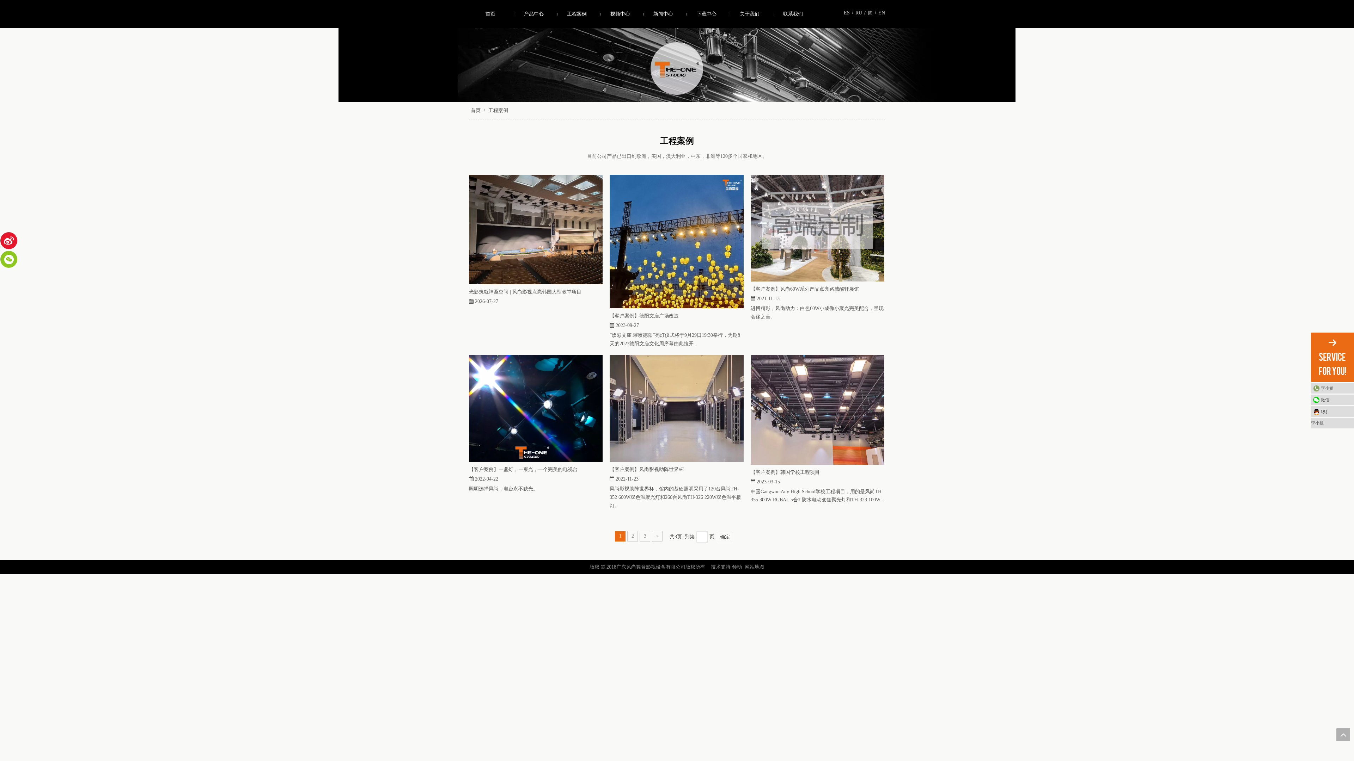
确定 (725, 536)
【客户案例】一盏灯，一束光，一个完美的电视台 (523, 469)
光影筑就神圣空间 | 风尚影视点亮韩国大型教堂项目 (525, 292)
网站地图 (754, 567)
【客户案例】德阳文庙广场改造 (644, 315)
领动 (737, 567)
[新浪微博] (8, 240)
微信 (1325, 399)
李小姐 (1327, 388)
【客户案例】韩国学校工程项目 (785, 472)
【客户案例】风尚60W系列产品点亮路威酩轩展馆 (805, 289)
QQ (1324, 411)
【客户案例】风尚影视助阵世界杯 (647, 469)
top (1343, 734)
